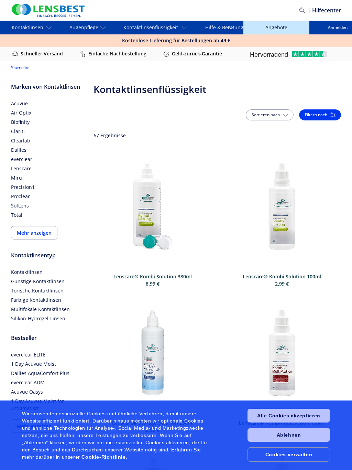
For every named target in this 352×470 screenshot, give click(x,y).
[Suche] (302, 10)
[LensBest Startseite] (48, 10)
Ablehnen (289, 435)
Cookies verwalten (288, 454)
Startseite (20, 68)
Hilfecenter (326, 10)
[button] (270, 114)
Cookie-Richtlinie (103, 457)
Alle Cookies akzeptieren (288, 415)
